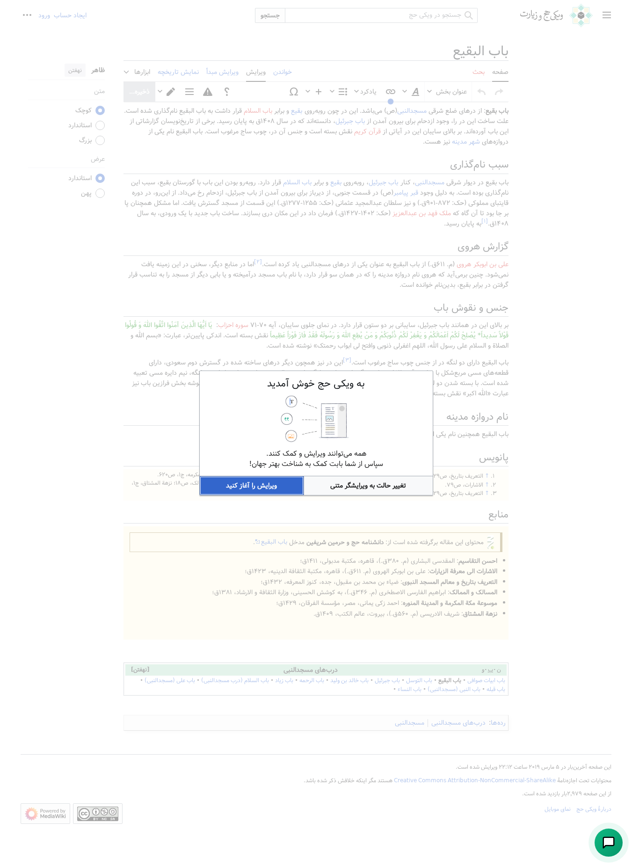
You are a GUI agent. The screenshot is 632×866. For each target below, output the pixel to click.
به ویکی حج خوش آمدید (316, 384)
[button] (368, 485)
